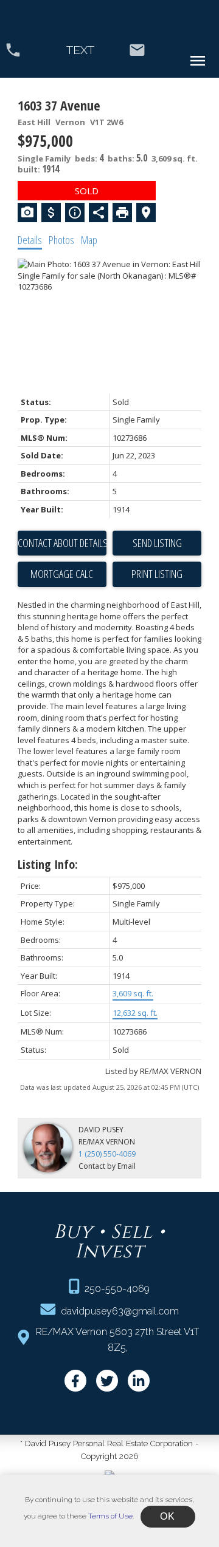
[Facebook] (75, 1381)
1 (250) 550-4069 (107, 1154)
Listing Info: (48, 864)
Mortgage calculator (62, 574)
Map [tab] (89, 240)
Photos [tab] (61, 240)
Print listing (156, 573)
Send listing (157, 543)
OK (168, 1516)
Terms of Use (110, 1516)
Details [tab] (30, 240)
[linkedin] (139, 1381)
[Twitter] (107, 1381)
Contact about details (62, 543)
